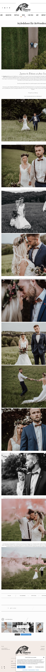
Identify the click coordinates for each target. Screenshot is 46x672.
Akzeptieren (21, 667)
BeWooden (16, 76)
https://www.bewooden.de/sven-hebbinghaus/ (33, 96)
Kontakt (44, 15)
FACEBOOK (23, 595)
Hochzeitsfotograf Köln (15, 663)
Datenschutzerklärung (31, 669)
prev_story (13, 608)
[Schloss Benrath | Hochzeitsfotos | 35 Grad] (39, 627)
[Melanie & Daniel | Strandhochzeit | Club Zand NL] (6, 627)
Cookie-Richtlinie (25, 669)
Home (1, 15)
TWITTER (33, 595)
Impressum (37, 669)
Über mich (30, 15)
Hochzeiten (8, 15)
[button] (43, 657)
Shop (37, 15)
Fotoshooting (23, 543)
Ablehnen (30, 667)
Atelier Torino (28, 83)
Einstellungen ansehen (39, 667)
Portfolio (16, 15)
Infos (23, 15)
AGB (12, 661)
